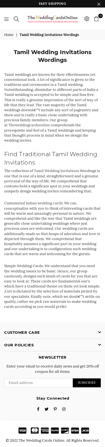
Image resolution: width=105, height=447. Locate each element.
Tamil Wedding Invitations (56, 170)
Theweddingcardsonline (29, 125)
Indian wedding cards (44, 203)
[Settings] (87, 19)
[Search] (16, 19)
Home (9, 35)
